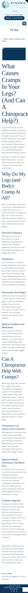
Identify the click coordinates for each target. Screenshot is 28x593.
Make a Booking (14, 18)
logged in (15, 576)
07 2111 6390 (17, 15)
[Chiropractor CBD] (14, 5)
